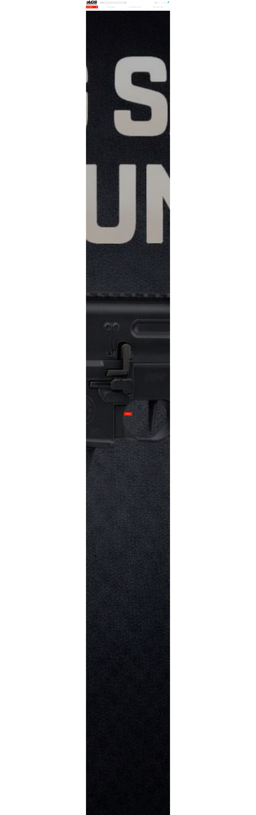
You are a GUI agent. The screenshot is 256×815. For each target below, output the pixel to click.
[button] (87, 414)
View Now (128, 413)
